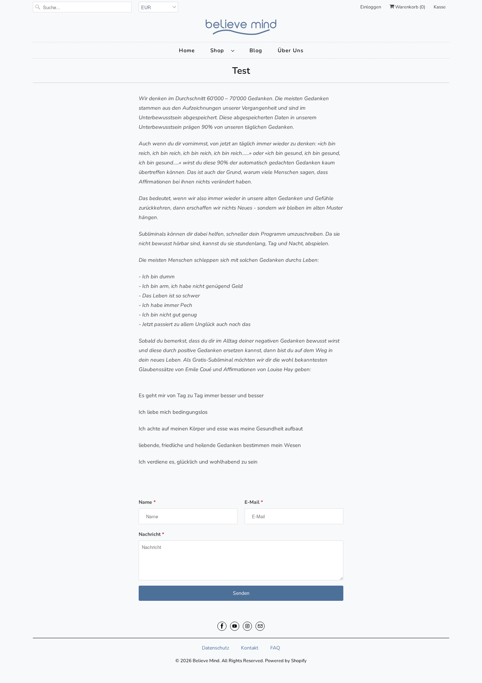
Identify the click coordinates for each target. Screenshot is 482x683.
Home (187, 50)
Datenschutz (215, 648)
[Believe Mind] (241, 27)
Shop (219, 50)
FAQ (275, 648)
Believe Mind (206, 661)
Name (147, 502)
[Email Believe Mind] (260, 626)
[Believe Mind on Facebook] (222, 626)
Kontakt (249, 648)
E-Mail (254, 502)
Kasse (440, 7)
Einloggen (370, 7)
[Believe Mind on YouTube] (234, 626)
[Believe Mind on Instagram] (247, 626)
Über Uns (290, 50)
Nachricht (151, 534)
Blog (255, 50)
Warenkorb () (409, 7)
